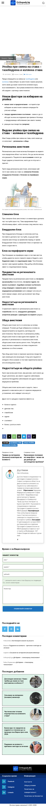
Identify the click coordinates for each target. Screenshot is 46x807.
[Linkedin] (17, 629)
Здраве (10, 58)
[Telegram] (24, 436)
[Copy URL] (34, 436)
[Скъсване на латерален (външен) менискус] (36, 698)
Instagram (11, 787)
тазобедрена (30, 79)
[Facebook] (4, 436)
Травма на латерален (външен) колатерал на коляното (12, 457)
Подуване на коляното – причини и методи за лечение (16, 745)
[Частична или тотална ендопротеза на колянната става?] (36, 714)
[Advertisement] (23, 30)
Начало (4, 58)
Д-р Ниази (22, 470)
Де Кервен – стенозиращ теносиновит (26, 657)
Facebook (11, 781)
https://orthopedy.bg (22, 473)
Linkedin (11, 792)
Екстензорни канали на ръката (23, 641)
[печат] (19, 436)
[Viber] (29, 436)
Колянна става (16, 443)
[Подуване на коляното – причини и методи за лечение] (36, 747)
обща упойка (29, 443)
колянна (5, 82)
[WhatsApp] (14, 436)
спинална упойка (10, 445)
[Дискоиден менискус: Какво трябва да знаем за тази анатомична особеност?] (36, 682)
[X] (9, 436)
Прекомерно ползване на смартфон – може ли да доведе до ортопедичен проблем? (34, 458)
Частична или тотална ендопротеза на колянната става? (14, 714)
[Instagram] (11, 629)
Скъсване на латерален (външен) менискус (24, 653)
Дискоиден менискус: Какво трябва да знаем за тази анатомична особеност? (15, 681)
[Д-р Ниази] (10, 505)
